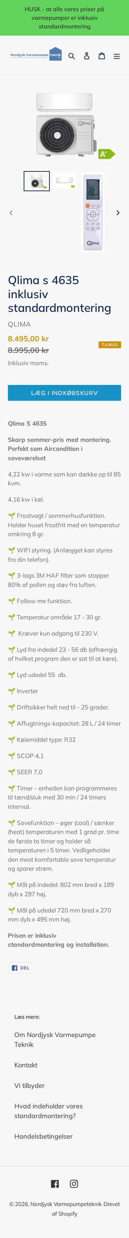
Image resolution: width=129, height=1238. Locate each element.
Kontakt (25, 1065)
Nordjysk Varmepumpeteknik (66, 1204)
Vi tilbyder (29, 1085)
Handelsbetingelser (43, 1136)
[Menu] (116, 55)
